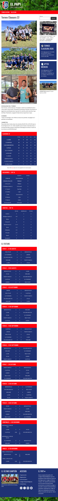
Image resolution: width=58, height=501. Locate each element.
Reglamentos (23, 477)
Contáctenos (23, 484)
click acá (45, 52)
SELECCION (13, 12)
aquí (13, 167)
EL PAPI (15, 4)
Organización (23, 475)
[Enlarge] (54, 82)
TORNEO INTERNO (5, 12)
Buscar (41, 16)
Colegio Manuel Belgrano (26, 481)
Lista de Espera (23, 479)
